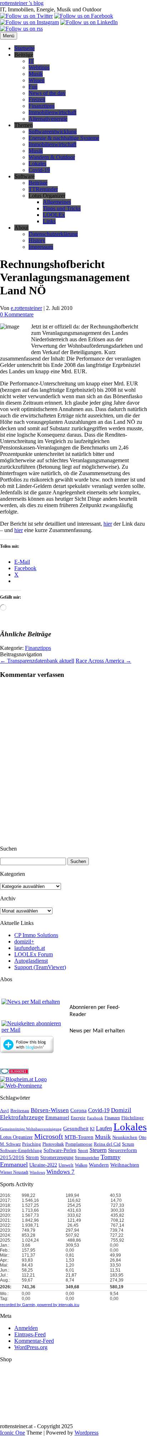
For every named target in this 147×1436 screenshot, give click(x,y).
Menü (8, 35)
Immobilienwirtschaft (52, 112)
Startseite (24, 48)
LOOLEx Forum (33, 954)
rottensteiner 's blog (22, 3)
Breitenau (19, 1110)
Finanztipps (42, 106)
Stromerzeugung (57, 1157)
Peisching (31, 1144)
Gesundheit (75, 1128)
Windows (37, 1172)
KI (92, 1129)
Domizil (121, 1110)
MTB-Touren (79, 1137)
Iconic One (12, 1433)
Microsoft (48, 1136)
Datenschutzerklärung (53, 234)
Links (49, 221)
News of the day (47, 93)
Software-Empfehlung (21, 1150)
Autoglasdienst (31, 961)
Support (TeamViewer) (40, 967)
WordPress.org (30, 1347)
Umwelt (66, 1165)
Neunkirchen (124, 1137)
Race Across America (103, 661)
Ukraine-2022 (43, 1165)
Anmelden (26, 1328)
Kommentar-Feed (34, 1341)
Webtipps (39, 67)
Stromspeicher (87, 1158)
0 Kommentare (17, 314)
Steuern (98, 1150)
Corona (78, 1110)
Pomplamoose (78, 1144)
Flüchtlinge (132, 1117)
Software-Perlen (60, 1150)
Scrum (128, 1144)
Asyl (4, 1110)
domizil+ (24, 941)
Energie (78, 1117)
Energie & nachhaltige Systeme (64, 138)
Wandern (99, 1165)
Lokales (37, 164)
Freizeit (37, 99)
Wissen (37, 80)
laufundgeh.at (29, 948)
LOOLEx (54, 215)
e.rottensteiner (26, 308)
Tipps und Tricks (62, 208)
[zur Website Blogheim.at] (23, 1079)
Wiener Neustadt (14, 1172)
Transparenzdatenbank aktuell (37, 661)
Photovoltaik (53, 1144)
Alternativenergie (48, 119)
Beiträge (38, 183)
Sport (83, 1150)
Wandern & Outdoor (52, 157)
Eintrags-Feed (30, 1334)
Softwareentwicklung (53, 131)
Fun (33, 87)
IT (31, 61)
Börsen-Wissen (50, 1110)
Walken (81, 1165)
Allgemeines (57, 202)
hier (107, 524)
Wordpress (86, 1433)
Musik (36, 74)
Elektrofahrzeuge (22, 1117)
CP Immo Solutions (36, 935)
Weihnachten (124, 1165)
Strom (32, 1157)
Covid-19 (39, 170)
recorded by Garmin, (18, 1305)
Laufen (104, 1128)
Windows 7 (60, 1171)
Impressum (41, 247)
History (37, 240)
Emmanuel (57, 1117)
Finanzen (112, 1118)
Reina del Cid (107, 1144)
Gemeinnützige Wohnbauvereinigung (31, 1129)
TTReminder (43, 189)
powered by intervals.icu (57, 1305)
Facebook (95, 1118)
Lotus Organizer (16, 1137)
